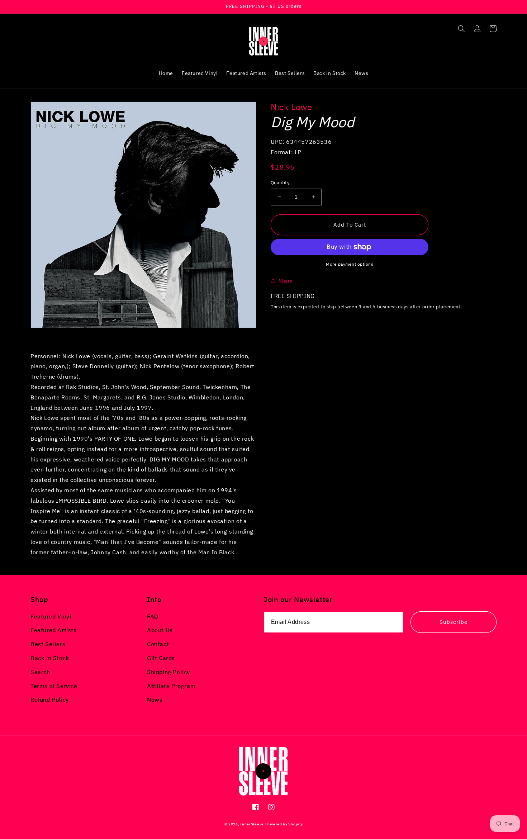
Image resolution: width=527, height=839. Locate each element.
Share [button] (286, 281)
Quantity (280, 183)
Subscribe (453, 621)
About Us (160, 630)
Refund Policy (49, 699)
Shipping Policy (168, 672)
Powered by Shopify (284, 824)
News (154, 699)
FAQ (152, 616)
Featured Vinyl (50, 616)
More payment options (349, 264)
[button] (461, 29)
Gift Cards (161, 658)
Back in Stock (49, 658)
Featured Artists (53, 630)
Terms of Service (53, 685)
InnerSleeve (252, 824)
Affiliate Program (171, 685)
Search (40, 672)
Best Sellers (47, 644)
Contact (158, 644)
